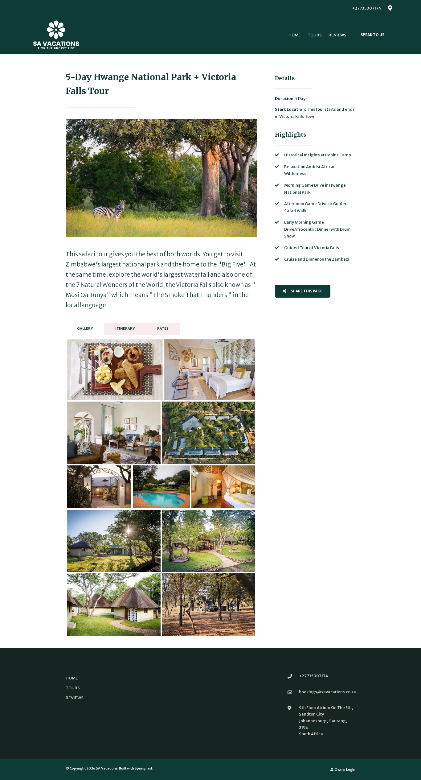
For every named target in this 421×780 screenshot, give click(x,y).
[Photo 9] (208, 541)
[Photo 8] (114, 541)
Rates (162, 328)
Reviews (337, 35)
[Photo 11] (208, 604)
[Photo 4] (208, 433)
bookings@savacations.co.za (327, 692)
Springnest (143, 768)
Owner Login (344, 769)
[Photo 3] (114, 433)
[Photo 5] (99, 486)
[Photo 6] (161, 486)
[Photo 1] (115, 369)
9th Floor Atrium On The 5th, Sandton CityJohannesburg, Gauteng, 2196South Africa (326, 721)
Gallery (85, 328)
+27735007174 (366, 8)
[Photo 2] (209, 369)
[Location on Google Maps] (389, 7)
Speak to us (372, 34)
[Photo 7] (223, 486)
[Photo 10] (114, 604)
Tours (315, 35)
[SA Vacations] (56, 34)
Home (294, 35)
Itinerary (125, 328)
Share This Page (306, 291)
